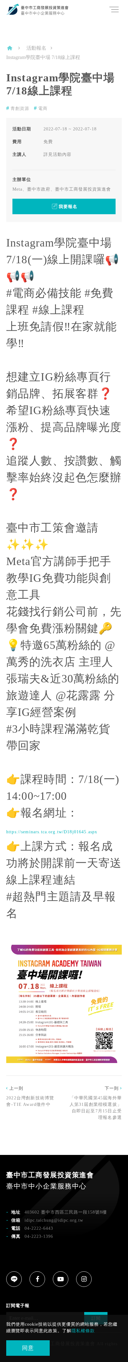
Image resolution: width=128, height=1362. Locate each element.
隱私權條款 (83, 1330)
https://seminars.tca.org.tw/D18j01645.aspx (51, 832)
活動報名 (36, 48)
